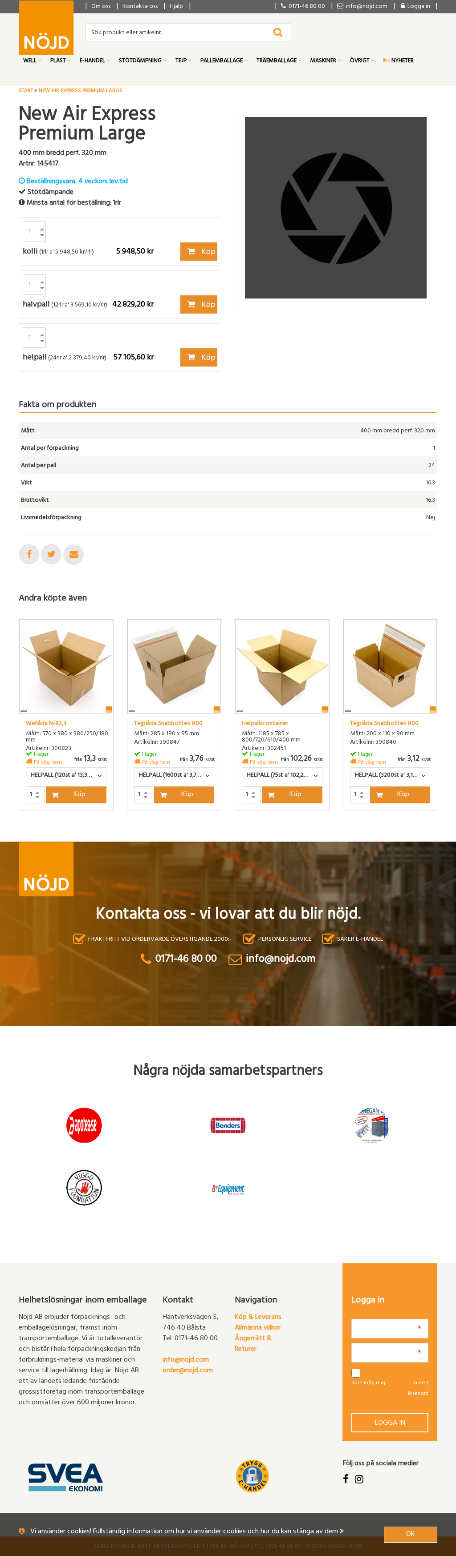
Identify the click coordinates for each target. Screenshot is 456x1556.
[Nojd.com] (46, 27)
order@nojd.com (188, 1371)
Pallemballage (222, 61)
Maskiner (324, 61)
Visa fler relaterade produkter (71, 833)
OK (410, 1534)
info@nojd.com (186, 1360)
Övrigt (360, 61)
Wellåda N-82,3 (46, 724)
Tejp (181, 61)
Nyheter (402, 61)
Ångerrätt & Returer (253, 1344)
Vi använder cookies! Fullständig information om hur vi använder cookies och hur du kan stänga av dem (185, 1532)
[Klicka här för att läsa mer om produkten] (66, 667)
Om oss (100, 7)
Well (30, 61)
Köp (208, 252)
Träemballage (277, 61)
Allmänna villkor (258, 1328)
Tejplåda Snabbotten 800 (168, 724)
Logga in (390, 1423)
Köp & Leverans (258, 1317)
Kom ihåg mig (368, 1383)
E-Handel (93, 61)
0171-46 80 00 (305, 7)
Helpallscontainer (265, 724)
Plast (58, 61)
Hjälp (176, 7)
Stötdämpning (141, 61)
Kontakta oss (140, 7)
